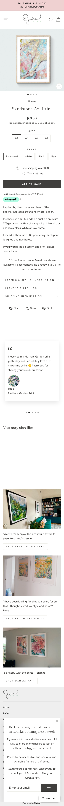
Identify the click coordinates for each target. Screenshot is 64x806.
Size (31, 131)
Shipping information (23, 296)
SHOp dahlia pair (20, 680)
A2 (36, 138)
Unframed (12, 156)
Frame (32, 149)
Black (41, 156)
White (28, 156)
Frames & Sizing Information (29, 280)
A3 (26, 138)
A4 (16, 138)
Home (31, 101)
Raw (54, 156)
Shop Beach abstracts (25, 618)
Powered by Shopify (32, 803)
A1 (46, 138)
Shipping (26, 122)
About (6, 707)
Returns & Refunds (21, 288)
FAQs (6, 713)
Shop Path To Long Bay (25, 546)
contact (8, 251)
